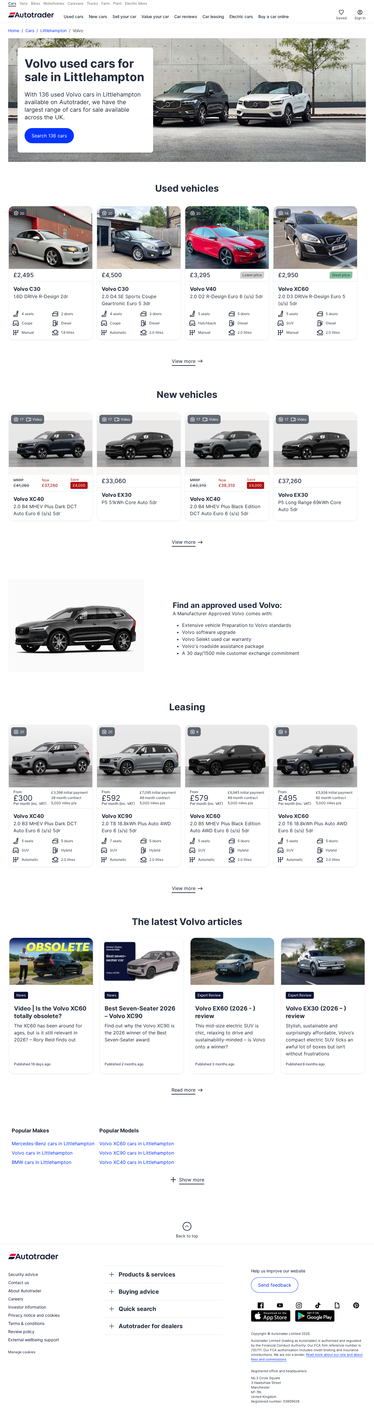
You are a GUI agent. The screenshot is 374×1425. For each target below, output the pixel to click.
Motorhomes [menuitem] (54, 3)
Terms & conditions (26, 1323)
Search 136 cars (49, 136)
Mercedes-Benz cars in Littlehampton (53, 1143)
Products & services (147, 1274)
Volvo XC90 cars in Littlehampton (136, 1153)
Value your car (155, 16)
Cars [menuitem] (12, 3)
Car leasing (213, 16)
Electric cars (241, 16)
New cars (98, 16)
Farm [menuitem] (105, 3)
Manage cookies (21, 1352)
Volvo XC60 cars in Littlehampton (136, 1143)
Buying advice (139, 1291)
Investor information (27, 1307)
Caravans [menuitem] (75, 3)
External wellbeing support (33, 1339)
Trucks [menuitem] (92, 3)
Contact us (18, 1282)
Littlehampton (53, 30)
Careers (15, 1298)
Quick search (137, 1308)
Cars (29, 30)
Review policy (21, 1331)
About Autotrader (24, 1290)
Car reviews (185, 16)
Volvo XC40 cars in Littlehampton (136, 1162)
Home (13, 30)
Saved (341, 18)
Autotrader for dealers (151, 1326)
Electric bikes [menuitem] (136, 3)
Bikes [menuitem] (35, 3)
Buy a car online (273, 16)
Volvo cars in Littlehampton (42, 1153)
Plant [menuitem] (117, 3)
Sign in (360, 18)
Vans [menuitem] (23, 3)
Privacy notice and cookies (34, 1315)
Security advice (23, 1274)
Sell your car (124, 16)
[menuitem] (73, 17)
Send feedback (274, 1285)
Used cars (74, 16)
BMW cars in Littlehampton (41, 1162)
